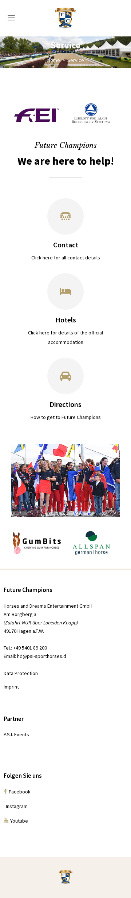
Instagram (16, 806)
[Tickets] (65, 291)
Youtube (19, 820)
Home (53, 60)
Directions (65, 404)
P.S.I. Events (16, 734)
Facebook (20, 791)
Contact (65, 244)
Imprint (11, 686)
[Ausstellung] (65, 376)
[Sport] (65, 216)
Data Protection (21, 673)
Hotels (65, 319)
